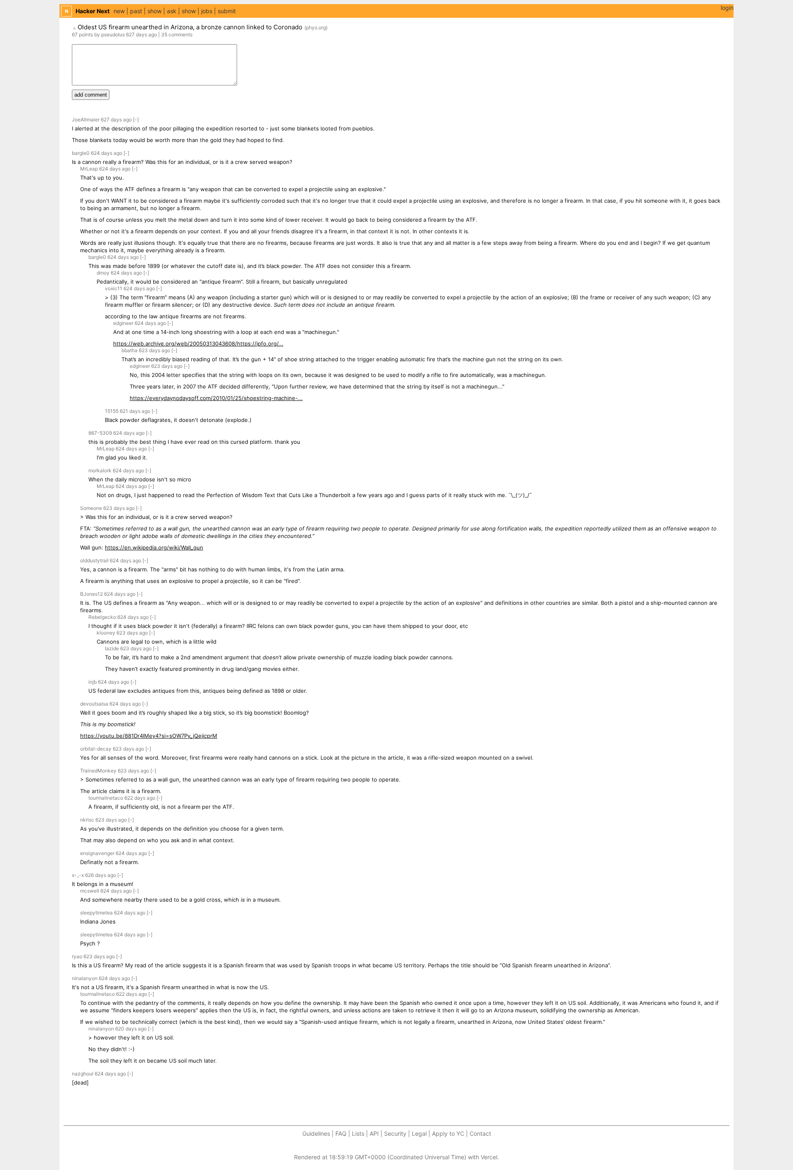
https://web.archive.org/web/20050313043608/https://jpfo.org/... (198, 343)
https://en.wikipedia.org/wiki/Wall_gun (154, 547)
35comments (176, 34)
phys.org (316, 27)
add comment (90, 95)
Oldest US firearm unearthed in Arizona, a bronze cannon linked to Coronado (190, 27)
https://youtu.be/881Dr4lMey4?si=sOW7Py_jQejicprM (148, 735)
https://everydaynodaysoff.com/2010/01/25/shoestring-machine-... (216, 398)
